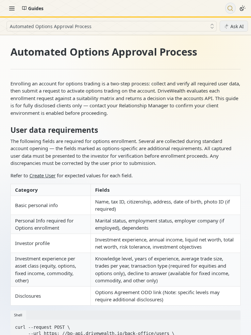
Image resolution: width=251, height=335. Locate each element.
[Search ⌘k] (230, 8)
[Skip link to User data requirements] (6, 130)
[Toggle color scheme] (242, 8)
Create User (42, 175)
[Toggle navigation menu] (12, 8)
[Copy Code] (232, 325)
